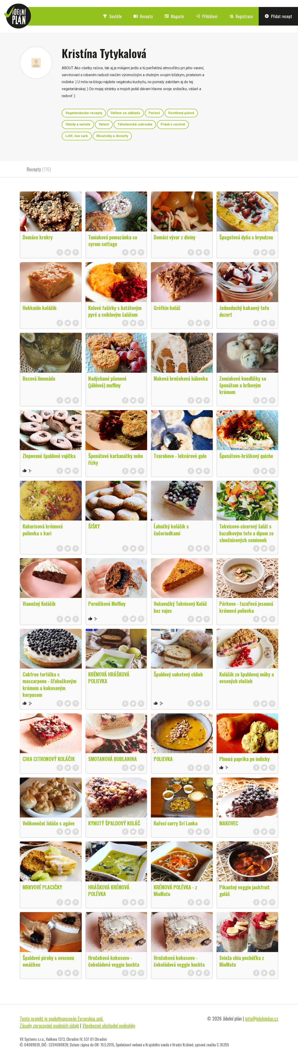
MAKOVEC (228, 823)
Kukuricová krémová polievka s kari (43, 529)
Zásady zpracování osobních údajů (49, 1025)
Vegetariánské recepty (83, 113)
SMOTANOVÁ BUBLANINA (112, 758)
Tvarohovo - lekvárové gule (180, 455)
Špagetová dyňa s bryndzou (246, 237)
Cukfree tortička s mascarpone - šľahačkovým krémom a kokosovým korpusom (49, 684)
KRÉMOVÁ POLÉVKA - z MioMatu (175, 890)
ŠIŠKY (94, 526)
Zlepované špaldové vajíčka (49, 455)
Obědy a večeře (77, 124)
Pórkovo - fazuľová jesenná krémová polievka (246, 607)
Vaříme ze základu (125, 113)
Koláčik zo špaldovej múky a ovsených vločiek (246, 677)
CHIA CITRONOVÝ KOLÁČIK (49, 758)
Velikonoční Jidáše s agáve (48, 823)
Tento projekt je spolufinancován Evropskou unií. (61, 1018)
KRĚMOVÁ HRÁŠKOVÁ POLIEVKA (108, 677)
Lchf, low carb (76, 136)
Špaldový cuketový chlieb (178, 674)
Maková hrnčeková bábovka (181, 378)
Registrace (241, 16)
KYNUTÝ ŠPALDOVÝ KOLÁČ (114, 823)
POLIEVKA (163, 758)
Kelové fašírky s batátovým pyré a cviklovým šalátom (115, 311)
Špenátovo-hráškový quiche (246, 455)
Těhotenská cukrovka (134, 124)
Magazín (174, 16)
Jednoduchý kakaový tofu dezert (244, 311)
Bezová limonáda (39, 378)
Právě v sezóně (173, 124)
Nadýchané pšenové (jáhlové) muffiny (107, 382)
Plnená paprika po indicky (244, 758)
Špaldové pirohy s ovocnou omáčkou (48, 961)
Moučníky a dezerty (112, 136)
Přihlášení (206, 16)
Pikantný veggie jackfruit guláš (244, 890)
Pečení (154, 113)
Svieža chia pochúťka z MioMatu (241, 961)
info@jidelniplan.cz (261, 1018)
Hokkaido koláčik (40, 307)
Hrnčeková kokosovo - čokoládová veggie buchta (113, 961)
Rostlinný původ (181, 113)
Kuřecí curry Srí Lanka (175, 823)
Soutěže (112, 16)
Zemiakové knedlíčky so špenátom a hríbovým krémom (242, 385)
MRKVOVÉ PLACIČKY (42, 887)
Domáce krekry (38, 237)
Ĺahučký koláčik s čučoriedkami (171, 529)
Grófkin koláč (167, 307)
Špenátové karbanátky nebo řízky (115, 459)
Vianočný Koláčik (39, 603)
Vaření (104, 124)
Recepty (143, 16)
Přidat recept (278, 16)
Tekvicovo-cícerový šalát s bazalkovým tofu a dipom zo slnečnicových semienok (246, 532)
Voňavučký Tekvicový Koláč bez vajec (180, 607)
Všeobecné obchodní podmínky (108, 1025)
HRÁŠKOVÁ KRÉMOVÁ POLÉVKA (108, 890)
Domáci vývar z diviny (174, 237)
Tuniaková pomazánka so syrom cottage (112, 240)
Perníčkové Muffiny (106, 603)
